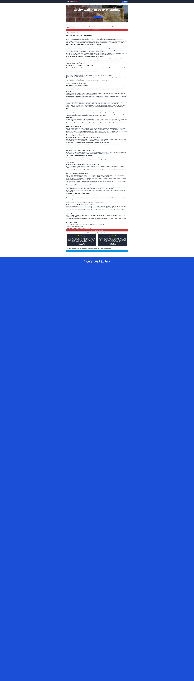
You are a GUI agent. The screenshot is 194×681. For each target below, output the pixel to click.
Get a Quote (97, 17)
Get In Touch (125, 1)
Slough (79, 228)
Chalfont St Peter (87, 228)
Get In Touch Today (97, 29)
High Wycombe (69, 228)
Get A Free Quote (97, 251)
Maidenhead (74, 228)
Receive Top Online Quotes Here (97, 230)
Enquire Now (97, 254)
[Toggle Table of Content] (76, 32)
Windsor (82, 228)
